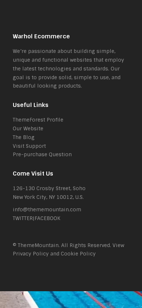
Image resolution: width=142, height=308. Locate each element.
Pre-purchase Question (42, 154)
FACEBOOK (47, 218)
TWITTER (23, 218)
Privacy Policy (31, 253)
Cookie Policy (78, 253)
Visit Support (29, 146)
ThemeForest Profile (38, 119)
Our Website (28, 128)
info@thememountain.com (47, 209)
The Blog (24, 137)
